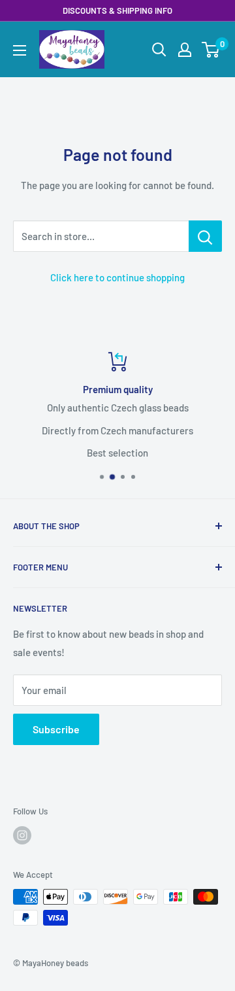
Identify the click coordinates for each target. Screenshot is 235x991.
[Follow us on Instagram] (22, 835)
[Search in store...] (205, 236)
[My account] (184, 50)
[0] (211, 50)
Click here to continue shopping (117, 277)
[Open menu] (19, 50)
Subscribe (56, 729)
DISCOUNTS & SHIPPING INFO (117, 10)
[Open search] (159, 50)
